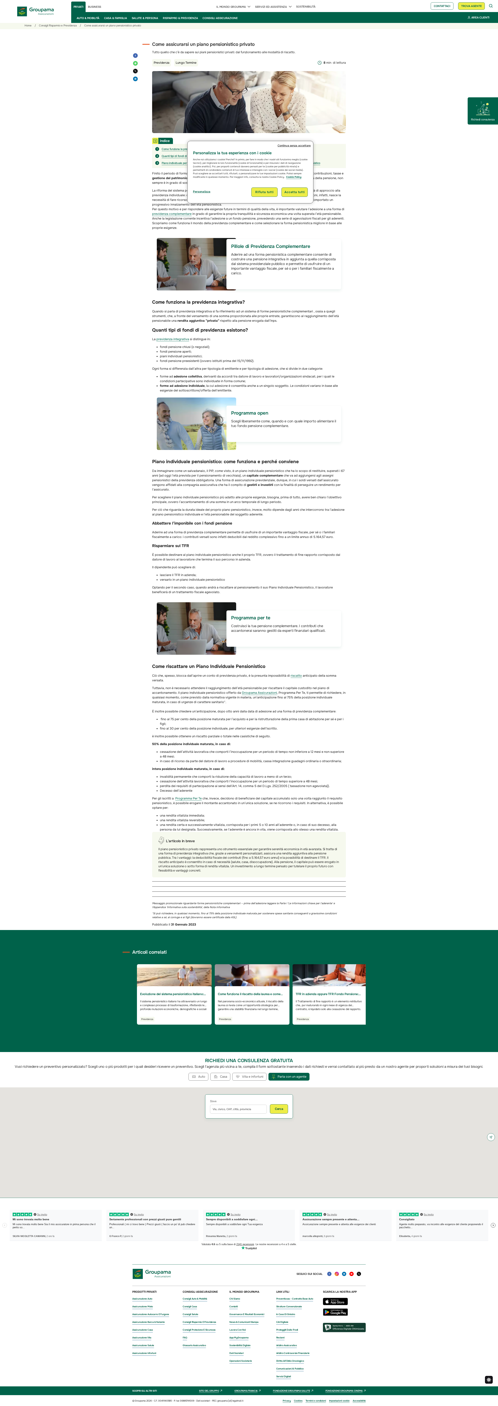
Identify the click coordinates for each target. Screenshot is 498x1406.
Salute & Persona (145, 18)
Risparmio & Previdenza (180, 18)
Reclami (280, 1337)
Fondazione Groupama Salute (291, 1390)
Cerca (279, 1109)
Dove (213, 1101)
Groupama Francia (246, 1390)
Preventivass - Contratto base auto (294, 1298)
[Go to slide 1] (239, 1033)
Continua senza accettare (294, 145)
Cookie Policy (293, 177)
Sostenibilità (305, 6)
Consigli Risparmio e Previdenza (199, 1322)
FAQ (185, 1337)
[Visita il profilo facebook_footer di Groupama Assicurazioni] (329, 1274)
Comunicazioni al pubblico (290, 1368)
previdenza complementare (172, 214)
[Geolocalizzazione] (491, 1137)
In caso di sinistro (285, 1314)
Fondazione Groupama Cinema (344, 1390)
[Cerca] (491, 6)
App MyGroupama (238, 1337)
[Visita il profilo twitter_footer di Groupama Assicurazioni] (359, 1274)
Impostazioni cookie (339, 1400)
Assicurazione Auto (142, 1298)
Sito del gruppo (209, 1390)
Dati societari (236, 1353)
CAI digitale (282, 1322)
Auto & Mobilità (88, 18)
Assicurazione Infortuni (144, 1353)
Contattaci (442, 6)
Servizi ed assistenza (271, 7)
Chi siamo (234, 1298)
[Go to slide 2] (245, 1033)
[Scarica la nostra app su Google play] (335, 1314)
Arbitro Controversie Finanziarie (292, 1353)
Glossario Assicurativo (194, 1345)
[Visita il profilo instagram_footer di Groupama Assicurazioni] (337, 1274)
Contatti (233, 1306)
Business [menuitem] (94, 7)
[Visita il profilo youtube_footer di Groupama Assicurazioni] (351, 1274)
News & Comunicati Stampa (243, 1322)
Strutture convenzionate (289, 1306)
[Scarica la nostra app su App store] (335, 1306)
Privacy (287, 1400)
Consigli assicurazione (220, 18)
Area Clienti (480, 17)
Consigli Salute (190, 1314)
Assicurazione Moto (142, 1306)
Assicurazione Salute (143, 1345)
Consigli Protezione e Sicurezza (199, 1329)
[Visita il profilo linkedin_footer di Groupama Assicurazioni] (344, 1274)
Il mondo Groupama (231, 7)
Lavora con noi (237, 1329)
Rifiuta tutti (264, 192)
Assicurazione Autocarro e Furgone (150, 1314)
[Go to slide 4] (259, 1033)
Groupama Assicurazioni (259, 693)
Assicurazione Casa (142, 1329)
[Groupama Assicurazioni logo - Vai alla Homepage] (35, 11)
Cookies (298, 1400)
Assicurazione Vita (141, 1337)
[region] (250, 172)
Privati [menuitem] (78, 7)
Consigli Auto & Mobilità (195, 1298)
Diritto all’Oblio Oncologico (290, 1360)
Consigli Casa (190, 1306)
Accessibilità (359, 1400)
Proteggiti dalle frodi (287, 1329)
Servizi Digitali (283, 1376)
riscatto (296, 676)
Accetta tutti (294, 192)
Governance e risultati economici (246, 1314)
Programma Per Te (188, 798)
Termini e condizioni (316, 1400)
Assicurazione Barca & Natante (148, 1322)
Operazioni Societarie (240, 1360)
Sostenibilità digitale (239, 1345)
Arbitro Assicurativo (286, 1345)
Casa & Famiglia (115, 18)
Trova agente (471, 6)
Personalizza (201, 191)
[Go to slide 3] (252, 1033)
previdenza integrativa (172, 339)
